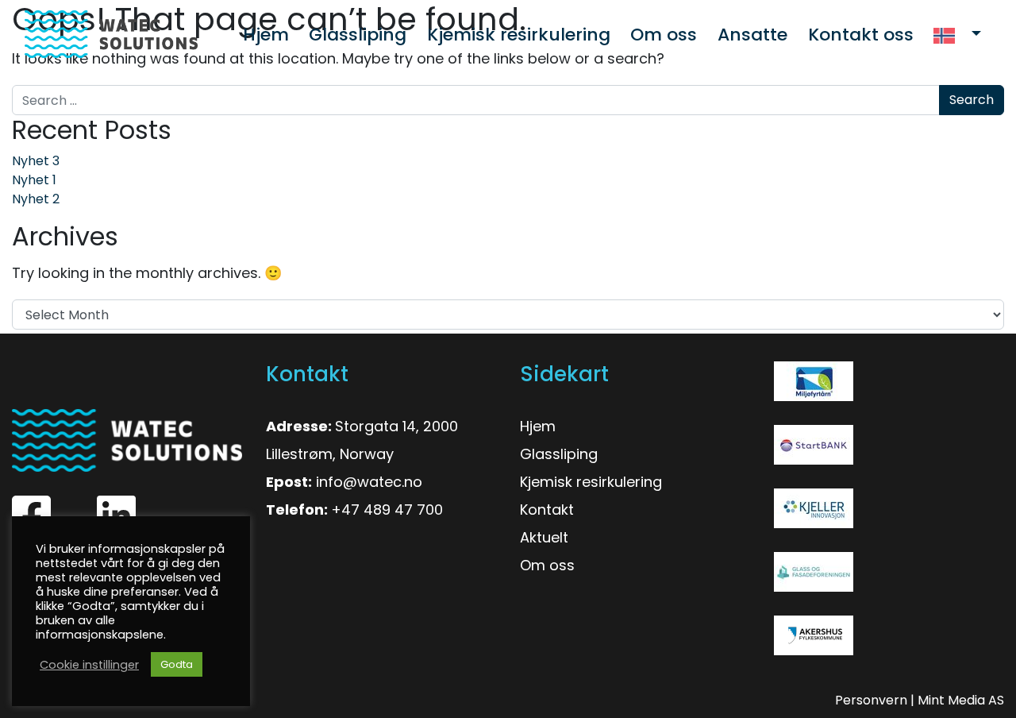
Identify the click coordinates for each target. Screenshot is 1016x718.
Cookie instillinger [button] (89, 665)
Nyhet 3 (36, 161)
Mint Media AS (961, 700)
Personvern (871, 700)
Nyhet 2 (36, 199)
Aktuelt (544, 537)
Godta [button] (176, 664)
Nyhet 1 (34, 180)
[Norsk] (957, 34)
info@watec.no (369, 482)
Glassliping (559, 454)
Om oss (547, 565)
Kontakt (547, 509)
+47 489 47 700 (387, 509)
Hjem (538, 426)
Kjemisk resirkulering (591, 482)
